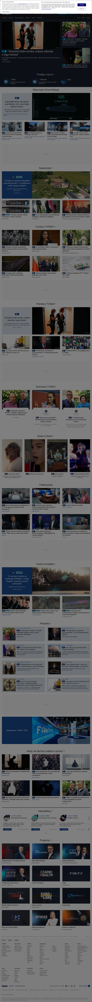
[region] (46, 7)
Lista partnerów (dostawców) (46, 9)
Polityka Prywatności (6, 11)
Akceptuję (82, 4)
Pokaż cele (81, 8)
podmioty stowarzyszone (22, 3)
